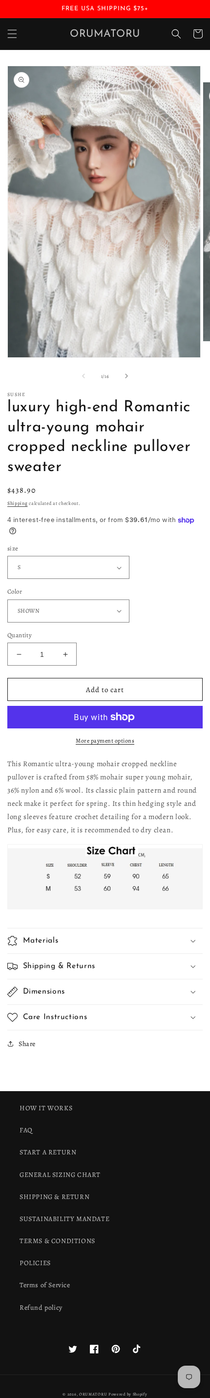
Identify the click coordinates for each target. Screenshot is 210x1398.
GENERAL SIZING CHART (60, 1174)
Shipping (17, 503)
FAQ (26, 1130)
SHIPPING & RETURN (54, 1196)
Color (14, 591)
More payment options (105, 741)
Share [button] (27, 1043)
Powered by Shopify (127, 1394)
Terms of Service (45, 1285)
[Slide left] (83, 376)
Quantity (19, 635)
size (13, 548)
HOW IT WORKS (46, 1108)
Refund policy (41, 1307)
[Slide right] (126, 376)
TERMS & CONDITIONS (57, 1241)
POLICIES (35, 1263)
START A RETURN (48, 1152)
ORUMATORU (93, 1394)
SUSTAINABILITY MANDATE (64, 1218)
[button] (12, 34)
